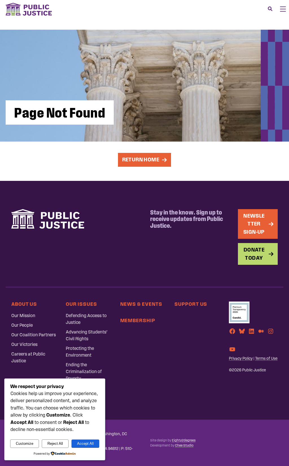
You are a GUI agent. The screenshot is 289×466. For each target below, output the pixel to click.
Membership (137, 320)
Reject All (55, 443)
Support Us (190, 304)
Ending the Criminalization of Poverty (84, 371)
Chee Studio (184, 445)
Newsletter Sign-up (254, 224)
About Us (24, 304)
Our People (22, 325)
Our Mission (23, 315)
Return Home (140, 159)
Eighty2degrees (184, 440)
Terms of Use (266, 358)
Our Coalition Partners (33, 334)
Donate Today (254, 254)
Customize (24, 443)
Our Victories (24, 344)
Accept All (85, 443)
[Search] (270, 9)
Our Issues (81, 304)
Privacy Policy (241, 358)
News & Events (141, 304)
